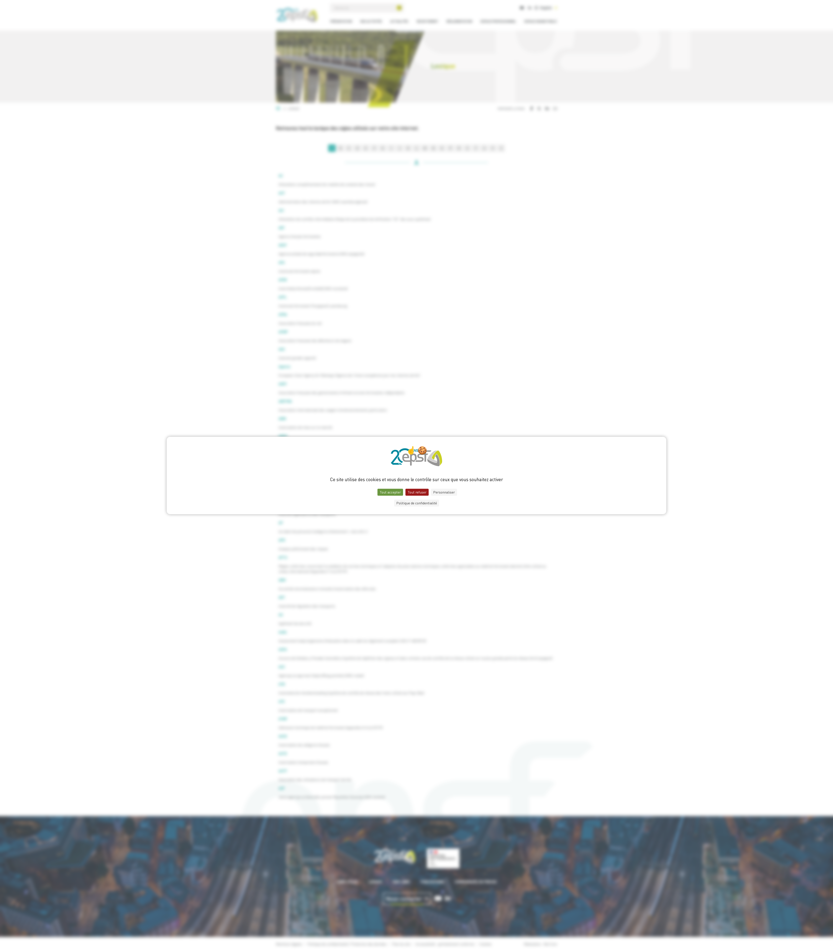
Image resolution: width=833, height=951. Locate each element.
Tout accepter (390, 492)
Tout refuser (417, 492)
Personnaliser (444, 492)
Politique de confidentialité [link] (416, 503)
